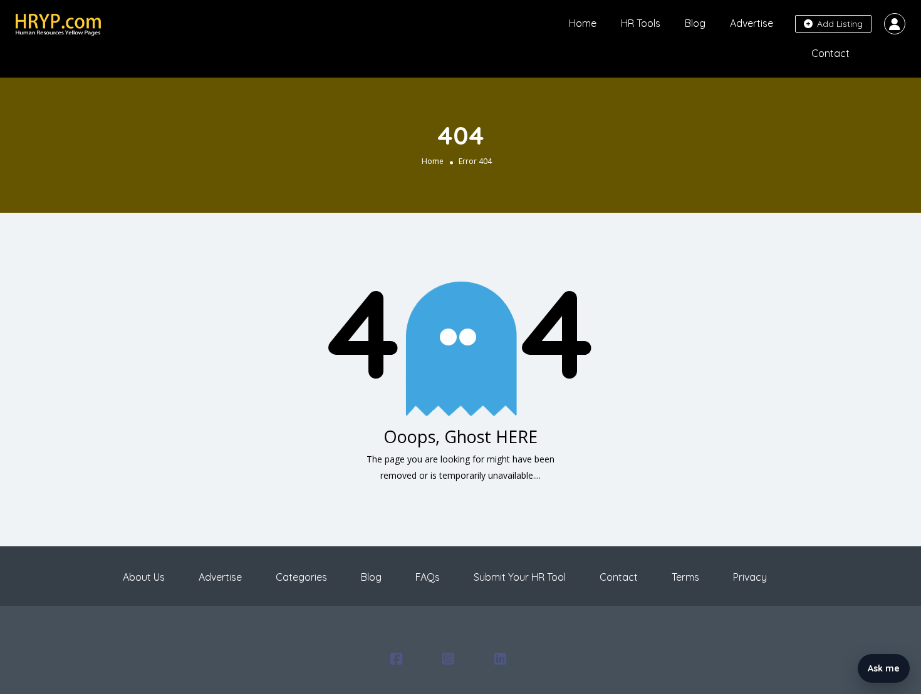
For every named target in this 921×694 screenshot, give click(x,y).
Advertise (751, 23)
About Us (144, 577)
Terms (685, 577)
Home (582, 23)
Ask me (884, 668)
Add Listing (838, 23)
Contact (830, 53)
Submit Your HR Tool (520, 577)
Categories (301, 577)
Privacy (750, 577)
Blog (695, 23)
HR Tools (640, 23)
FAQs (427, 577)
